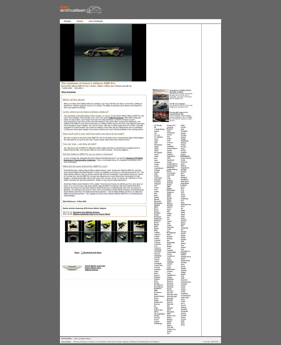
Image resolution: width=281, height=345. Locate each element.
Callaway (157, 234)
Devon (156, 298)
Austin (156, 176)
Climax (156, 261)
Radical (183, 166)
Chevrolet (157, 252)
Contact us (93, 342)
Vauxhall (184, 284)
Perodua (183, 135)
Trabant (183, 268)
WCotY (183, 305)
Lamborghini (171, 252)
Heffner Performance (171, 189)
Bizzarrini (157, 201)
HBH (168, 187)
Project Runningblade (185, 155)
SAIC (183, 193)
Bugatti (156, 224)
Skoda (183, 212)
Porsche (183, 147)
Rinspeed (184, 177)
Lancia (169, 254)
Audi (155, 174)
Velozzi (183, 286)
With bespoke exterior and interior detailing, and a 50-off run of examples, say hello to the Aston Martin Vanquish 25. (181, 96)
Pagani (183, 133)
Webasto (183, 307)
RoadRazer (184, 179)
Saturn (183, 197)
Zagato (183, 317)
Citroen (156, 259)
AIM (155, 143)
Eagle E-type (158, 310)
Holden (169, 198)
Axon (156, 189)
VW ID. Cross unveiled (177, 104)
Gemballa (170, 146)
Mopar (169, 318)
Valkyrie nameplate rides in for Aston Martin (91, 214)
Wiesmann (184, 311)
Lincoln (169, 264)
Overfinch (184, 131)
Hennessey (170, 192)
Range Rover (185, 168)
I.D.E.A (169, 208)
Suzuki (183, 237)
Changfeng (157, 250)
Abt (155, 133)
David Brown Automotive (158, 287)
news (80, 21)
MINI (169, 310)
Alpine (156, 149)
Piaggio (183, 139)
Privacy (83, 342)
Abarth (156, 131)
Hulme (169, 202)
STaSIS (183, 234)
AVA (155, 186)
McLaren (170, 291)
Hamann (170, 183)
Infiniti (169, 213)
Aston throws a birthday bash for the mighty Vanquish (180, 91)
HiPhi (169, 196)
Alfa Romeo (158, 145)
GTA (168, 177)
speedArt (184, 220)
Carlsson (157, 242)
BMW (156, 207)
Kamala (169, 236)
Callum (156, 236)
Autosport (157, 184)
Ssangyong (184, 228)
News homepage (68, 92)
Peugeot (183, 137)
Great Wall (170, 175)
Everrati (157, 318)
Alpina (156, 147)
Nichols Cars (171, 329)
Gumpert (170, 181)
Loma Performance (171, 268)
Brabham (157, 213)
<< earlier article (66, 88)
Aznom (156, 191)
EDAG (156, 312)
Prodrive (184, 152)
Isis (168, 217)
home (67, 21)
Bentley (156, 197)
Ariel (156, 160)
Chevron (157, 254)
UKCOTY (184, 280)
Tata (182, 245)
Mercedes (170, 293)
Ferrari (169, 135)
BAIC (156, 195)
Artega (156, 164)
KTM (169, 244)
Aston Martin (158, 168)
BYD (155, 230)
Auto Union (158, 178)
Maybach (170, 287)
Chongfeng (157, 256)
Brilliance (157, 221)
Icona (169, 210)
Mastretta (170, 285)
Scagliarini (184, 199)
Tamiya (183, 243)
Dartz (156, 281)
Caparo (156, 238)
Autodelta (157, 180)
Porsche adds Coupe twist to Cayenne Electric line (179, 113)
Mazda (169, 289)
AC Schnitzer (158, 137)
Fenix (169, 131)
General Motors (172, 148)
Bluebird (157, 205)
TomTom (184, 262)
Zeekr (183, 321)
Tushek (183, 274)
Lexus (169, 258)
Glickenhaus (171, 156)
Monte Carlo (171, 316)
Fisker (169, 138)
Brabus (156, 215)
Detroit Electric (159, 296)
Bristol (156, 223)
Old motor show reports (118, 342)
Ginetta (169, 152)
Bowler (156, 211)
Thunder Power (186, 257)
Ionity (169, 215)
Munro (169, 325)
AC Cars (157, 135)
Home (76, 342)
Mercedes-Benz (172, 296)
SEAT (183, 206)
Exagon (156, 321)
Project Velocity (186, 158)
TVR (182, 276)
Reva (182, 174)
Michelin (170, 308)
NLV (168, 333)
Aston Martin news (93, 268)
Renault (183, 172)
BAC (155, 193)
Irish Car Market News (82, 338)
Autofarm (157, 182)
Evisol (156, 320)
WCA (183, 303)
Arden (156, 156)
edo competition (159, 314)
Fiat (168, 137)
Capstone (157, 240)
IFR (168, 211)
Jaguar (169, 221)
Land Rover (171, 256)
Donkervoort (158, 302)
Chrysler (157, 258)
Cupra (156, 271)
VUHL (183, 301)
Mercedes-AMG (172, 295)
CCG (156, 246)
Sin (182, 208)
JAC (168, 219)
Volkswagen (185, 297)
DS (155, 306)
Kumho (169, 246)
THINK (183, 255)
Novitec (183, 127)
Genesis (169, 150)
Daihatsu (157, 277)
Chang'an (157, 248)
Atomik (156, 172)
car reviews (96, 21)
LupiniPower (171, 275)
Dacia (156, 273)
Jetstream (170, 227)
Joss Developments (171, 232)
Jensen (169, 225)
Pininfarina (184, 141)
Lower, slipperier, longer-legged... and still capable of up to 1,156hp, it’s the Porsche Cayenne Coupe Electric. (181, 118)
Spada (183, 218)
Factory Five (171, 125)
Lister (169, 266)
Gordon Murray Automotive (172, 166)
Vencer (183, 288)
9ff (155, 127)
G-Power (170, 142)
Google (169, 162)
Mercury (170, 302)
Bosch (156, 209)
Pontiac (183, 145)
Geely (169, 144)
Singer (183, 210)
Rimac (183, 175)
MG (168, 306)
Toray (183, 264)
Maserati (170, 283)
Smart (183, 214)
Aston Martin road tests (95, 266)
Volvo (183, 299)
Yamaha (183, 315)
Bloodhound (158, 203)
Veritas (183, 292)
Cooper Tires (158, 265)
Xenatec (183, 313)
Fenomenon (171, 133)
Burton (156, 228)
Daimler (157, 279)
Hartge (169, 185)
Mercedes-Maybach (170, 299)
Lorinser (170, 271)
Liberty (169, 260)
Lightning (170, 262)
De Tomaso (157, 292)
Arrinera (157, 162)
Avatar (156, 187)
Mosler (169, 321)
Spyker (183, 224)
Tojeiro (183, 259)
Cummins (157, 269)
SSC (182, 230)
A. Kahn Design (159, 129)
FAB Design (158, 323)
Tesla (182, 249)
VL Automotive (186, 296)
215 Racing (158, 125)
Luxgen (169, 277)
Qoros (183, 164)
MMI (169, 314)
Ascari (156, 166)
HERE (169, 194)
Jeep (168, 223)
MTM (169, 323)
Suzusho (183, 239)
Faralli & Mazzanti (170, 128)
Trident (183, 272)
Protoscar (184, 162)
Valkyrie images (91, 270)
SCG (182, 200)
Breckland (157, 217)
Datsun (156, 283)
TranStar (184, 270)
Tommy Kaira (185, 260)
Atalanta (157, 170)
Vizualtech (184, 294)
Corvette (157, 267)
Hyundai (170, 206)
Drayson (157, 304)
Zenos (183, 323)
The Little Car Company (185, 252)
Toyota (183, 266)
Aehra (156, 141)
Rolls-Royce (185, 181)
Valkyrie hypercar (116, 118)
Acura (156, 139)
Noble (183, 125)
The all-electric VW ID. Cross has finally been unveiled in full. (181, 106)
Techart (183, 247)
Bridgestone (158, 219)
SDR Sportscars (186, 204)
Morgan (169, 320)
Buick (156, 226)
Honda (169, 200)
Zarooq (183, 319)
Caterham (157, 244)
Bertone (156, 199)
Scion (182, 202)
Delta (156, 294)
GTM (169, 179)
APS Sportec (158, 152)
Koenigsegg (171, 242)
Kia (168, 240)
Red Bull (184, 170)
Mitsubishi (170, 312)
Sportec (183, 222)
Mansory (170, 281)
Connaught (157, 263)
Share (76, 253)
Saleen (183, 195)
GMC (169, 158)
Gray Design (171, 173)
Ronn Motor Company (184, 184)
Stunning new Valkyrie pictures (86, 212)
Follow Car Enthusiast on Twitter (144, 342)
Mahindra (170, 279)
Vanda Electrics (186, 282)
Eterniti (156, 316)
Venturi (183, 290)
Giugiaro (170, 154)
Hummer (170, 204)
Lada (168, 248)
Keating (169, 238)
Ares (155, 158)
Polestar (183, 143)
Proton (183, 160)
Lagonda (170, 250)
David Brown (158, 285)
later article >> (79, 88)
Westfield (184, 309)
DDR (156, 290)
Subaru (183, 235)
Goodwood (170, 160)
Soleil (183, 216)
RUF (182, 189)
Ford (168, 140)
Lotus (169, 273)
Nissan (169, 331)
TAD (182, 241)
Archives (103, 342)
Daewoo (157, 275)
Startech (183, 232)
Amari (156, 150)
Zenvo (183, 325)
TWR (182, 278)
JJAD (169, 229)
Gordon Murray (172, 164)
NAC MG (170, 327)
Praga (183, 149)
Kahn (169, 235)
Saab (182, 191)
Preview (183, 150)
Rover (183, 187)
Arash (156, 154)
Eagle (156, 308)
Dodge (156, 300)
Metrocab (170, 304)
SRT (182, 226)
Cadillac (157, 232)
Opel (182, 129)
